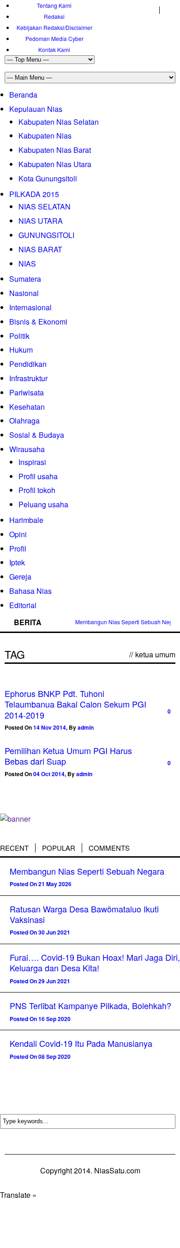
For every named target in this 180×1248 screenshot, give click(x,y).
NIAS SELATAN (44, 206)
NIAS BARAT (40, 249)
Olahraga (24, 420)
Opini (18, 534)
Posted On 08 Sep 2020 (40, 1056)
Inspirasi (32, 462)
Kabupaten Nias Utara (54, 164)
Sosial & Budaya (36, 435)
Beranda (23, 94)
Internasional (30, 307)
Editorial (22, 605)
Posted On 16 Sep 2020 (40, 1019)
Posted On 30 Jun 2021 (40, 932)
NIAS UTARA (40, 220)
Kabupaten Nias (45, 135)
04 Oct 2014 (49, 774)
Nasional (24, 293)
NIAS (27, 263)
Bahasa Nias (30, 591)
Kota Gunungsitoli (47, 178)
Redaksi (54, 16)
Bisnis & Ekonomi (38, 321)
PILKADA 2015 (34, 194)
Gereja (20, 576)
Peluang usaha (43, 504)
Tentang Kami (54, 5)
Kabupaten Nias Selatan (58, 121)
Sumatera (25, 278)
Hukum (21, 349)
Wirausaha (27, 449)
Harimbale (26, 520)
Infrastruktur (28, 378)
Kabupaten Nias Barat (54, 150)
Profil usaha (38, 476)
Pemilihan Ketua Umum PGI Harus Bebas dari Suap (68, 755)
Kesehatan (27, 406)
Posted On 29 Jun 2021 (40, 981)
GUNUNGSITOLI (46, 235)
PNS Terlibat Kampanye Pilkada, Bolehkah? (90, 1005)
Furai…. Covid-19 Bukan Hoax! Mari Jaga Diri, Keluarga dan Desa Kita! (95, 962)
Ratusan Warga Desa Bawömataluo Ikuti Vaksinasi (84, 914)
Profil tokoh (36, 490)
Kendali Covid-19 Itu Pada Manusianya (81, 1043)
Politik (19, 336)
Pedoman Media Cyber (54, 38)
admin (86, 727)
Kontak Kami (54, 49)
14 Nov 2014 (49, 727)
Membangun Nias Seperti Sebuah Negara (87, 871)
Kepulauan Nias (35, 109)
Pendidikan (28, 364)
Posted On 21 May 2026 (41, 884)
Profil (17, 548)
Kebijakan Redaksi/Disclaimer (54, 27)
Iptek (17, 562)
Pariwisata (26, 392)
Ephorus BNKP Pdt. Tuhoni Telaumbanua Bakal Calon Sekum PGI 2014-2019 (75, 704)
